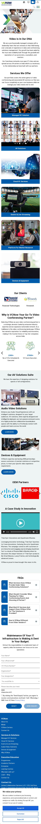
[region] (20, 806)
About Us (28, 2)
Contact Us (5, 730)
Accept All (20, 808)
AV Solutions (20, 148)
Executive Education (37, 2)
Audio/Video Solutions (9, 747)
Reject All (20, 819)
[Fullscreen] (37, 532)
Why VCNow (5, 753)
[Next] (39, 353)
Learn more (9, 432)
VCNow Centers (7, 727)
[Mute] (34, 532)
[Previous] (2, 353)
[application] (20, 523)
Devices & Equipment (20, 281)
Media (3, 725)
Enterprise (4, 766)
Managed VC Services (8, 738)
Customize (20, 814)
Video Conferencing (33, 2)
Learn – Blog (5, 775)
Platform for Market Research (20, 248)
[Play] (4, 532)
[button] (20, 523)
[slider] (19, 531)
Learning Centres (7, 769)
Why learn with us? (7, 772)
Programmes (5, 760)
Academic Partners (8, 763)
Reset (14, 706)
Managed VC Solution (20, 115)
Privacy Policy (20, 700)
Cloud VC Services (20, 181)
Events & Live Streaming (20, 215)
